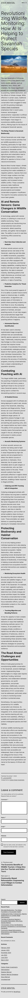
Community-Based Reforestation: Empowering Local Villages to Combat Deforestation (12, 932)
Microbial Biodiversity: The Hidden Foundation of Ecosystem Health (11, 910)
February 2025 (5, 947)
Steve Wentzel (8, 3)
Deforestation (5, 969)
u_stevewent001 (7, 778)
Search (3, 899)
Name (3, 817)
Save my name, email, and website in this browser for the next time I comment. (15, 845)
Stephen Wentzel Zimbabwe (9, 974)
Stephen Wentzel (6, 972)
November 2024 (6, 952)
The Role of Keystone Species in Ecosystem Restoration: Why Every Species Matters (11, 921)
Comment (4, 799)
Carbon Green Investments (10, 107)
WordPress (17, 991)
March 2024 (5, 960)
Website (3, 836)
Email (3, 826)
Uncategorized (5, 979)
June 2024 (4, 957)
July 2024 (4, 955)
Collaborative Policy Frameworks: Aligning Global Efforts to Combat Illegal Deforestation (14, 915)
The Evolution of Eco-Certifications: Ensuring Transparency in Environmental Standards (13, 926)
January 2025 (5, 950)
